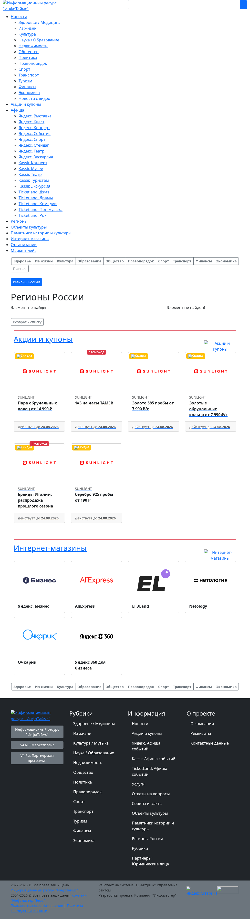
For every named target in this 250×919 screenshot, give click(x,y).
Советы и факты (147, 803)
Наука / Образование (93, 753)
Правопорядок (87, 792)
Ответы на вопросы (151, 793)
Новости (140, 723)
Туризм (80, 821)
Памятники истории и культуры (153, 826)
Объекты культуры (150, 813)
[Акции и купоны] (220, 345)
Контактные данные (209, 743)
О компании (202, 723)
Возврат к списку (27, 322)
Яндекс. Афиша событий (146, 746)
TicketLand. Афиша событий (149, 771)
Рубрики (140, 848)
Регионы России (147, 838)
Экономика (83, 840)
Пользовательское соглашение (37, 905)
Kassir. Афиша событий (153, 758)
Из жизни (82, 733)
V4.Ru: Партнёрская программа (37, 758)
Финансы (82, 830)
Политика (82, 782)
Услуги (138, 784)
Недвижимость (87, 762)
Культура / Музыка (91, 743)
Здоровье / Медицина (94, 723)
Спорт (79, 801)
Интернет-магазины (50, 548)
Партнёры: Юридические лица (150, 861)
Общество (83, 772)
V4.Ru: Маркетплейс (37, 745)
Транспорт (83, 811)
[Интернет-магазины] (220, 554)
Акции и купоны (43, 339)
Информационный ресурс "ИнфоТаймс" (37, 732)
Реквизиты (200, 733)
